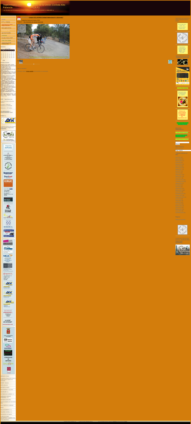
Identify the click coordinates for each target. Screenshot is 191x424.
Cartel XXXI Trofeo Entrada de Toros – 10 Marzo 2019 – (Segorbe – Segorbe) (8, 87)
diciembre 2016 (179, 179)
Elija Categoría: (179, 149)
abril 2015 (178, 202)
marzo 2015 (178, 204)
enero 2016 (178, 192)
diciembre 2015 (179, 193)
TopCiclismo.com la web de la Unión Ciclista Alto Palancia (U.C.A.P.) (34, 6)
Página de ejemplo (180, 219)
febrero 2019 (178, 164)
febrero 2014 (178, 209)
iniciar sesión (29, 71)
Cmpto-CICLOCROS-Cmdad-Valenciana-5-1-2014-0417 (46, 17)
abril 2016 (178, 186)
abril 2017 (178, 173)
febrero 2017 (178, 176)
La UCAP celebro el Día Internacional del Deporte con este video (8, 69)
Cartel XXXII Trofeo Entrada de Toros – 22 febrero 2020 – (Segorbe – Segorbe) (8, 79)
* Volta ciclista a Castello (182, 139)
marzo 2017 (178, 174)
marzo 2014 (178, 207)
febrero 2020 (178, 160)
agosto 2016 (178, 183)
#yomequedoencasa (5, 71)
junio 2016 (178, 185)
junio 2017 (178, 171)
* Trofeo (182, 88)
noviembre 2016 (179, 181)
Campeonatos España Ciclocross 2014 (6, 43)
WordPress (115, 421)
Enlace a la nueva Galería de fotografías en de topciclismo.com (182, 114)
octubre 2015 (178, 195)
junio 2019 (178, 162)
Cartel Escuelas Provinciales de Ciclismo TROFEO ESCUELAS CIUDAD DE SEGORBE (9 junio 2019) (7, 83)
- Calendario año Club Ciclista (182, 123)
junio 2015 (178, 198)
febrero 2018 (178, 167)
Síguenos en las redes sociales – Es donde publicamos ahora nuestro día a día (8, 65)
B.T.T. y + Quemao (6, 22)
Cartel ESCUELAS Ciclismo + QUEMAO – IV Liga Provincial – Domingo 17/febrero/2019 (7, 90)
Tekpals (125, 421)
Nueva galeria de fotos (6, 27)
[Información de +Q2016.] (182, 105)
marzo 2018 (178, 166)
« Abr (4, 60)
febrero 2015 (178, 205)
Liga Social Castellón (6, 32)
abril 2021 (178, 157)
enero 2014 (178, 211)
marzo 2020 (178, 159)
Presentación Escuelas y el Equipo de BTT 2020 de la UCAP (8, 73)
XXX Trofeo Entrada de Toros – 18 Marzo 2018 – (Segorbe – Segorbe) (8, 94)
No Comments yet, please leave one (33, 22)
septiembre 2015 (179, 197)
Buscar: (177, 141)
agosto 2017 (178, 169)
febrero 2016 (178, 190)
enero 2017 (178, 178)
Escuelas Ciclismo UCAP (7, 37)
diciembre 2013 (179, 212)
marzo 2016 (178, 188)
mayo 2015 (178, 200)
